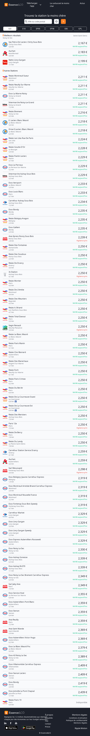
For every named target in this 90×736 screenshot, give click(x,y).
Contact (48, 724)
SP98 (52, 28)
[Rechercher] (63, 21)
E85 (66, 28)
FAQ (46, 721)
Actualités (49, 718)
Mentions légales (80, 723)
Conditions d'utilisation (78, 718)
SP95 (38, 28)
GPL (80, 28)
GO (9, 28)
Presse (47, 727)
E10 (24, 28)
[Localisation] (56, 21)
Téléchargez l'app (32, 4)
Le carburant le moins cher (59, 4)
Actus (82, 3)
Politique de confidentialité (76, 720)
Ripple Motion (81, 728)
